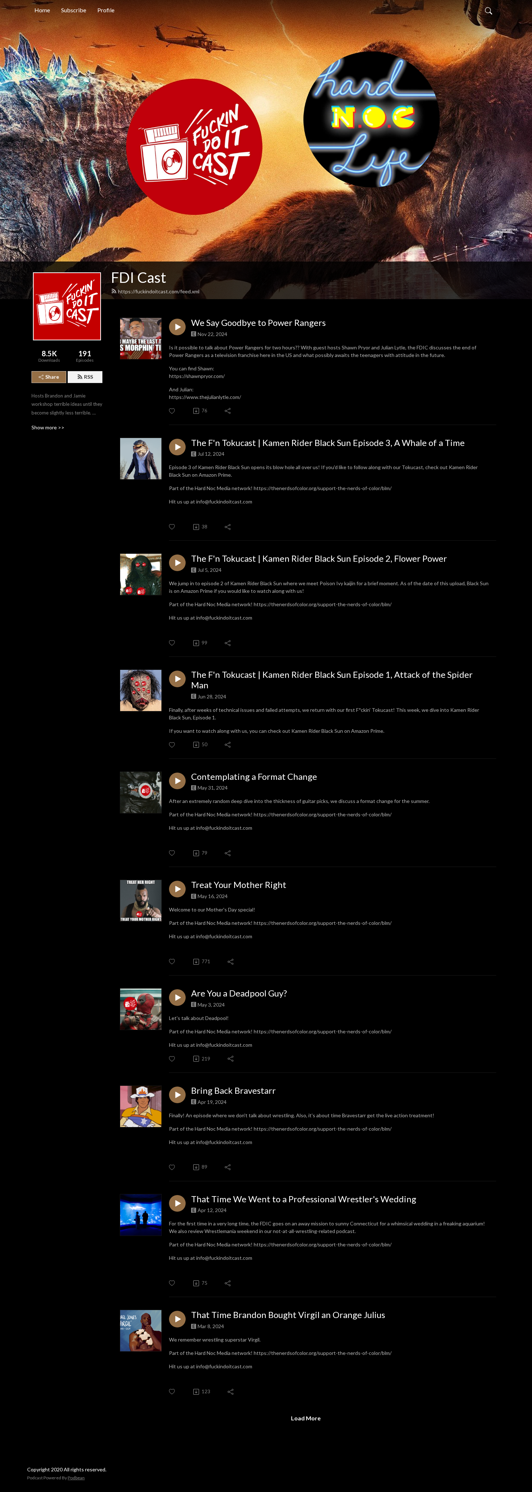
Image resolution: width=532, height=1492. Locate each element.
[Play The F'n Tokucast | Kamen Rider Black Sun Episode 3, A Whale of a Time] (177, 447)
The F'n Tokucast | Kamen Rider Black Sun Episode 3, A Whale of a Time (328, 443)
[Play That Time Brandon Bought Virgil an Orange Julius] (177, 1319)
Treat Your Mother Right (238, 885)
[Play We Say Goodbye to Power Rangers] (177, 327)
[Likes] (172, 411)
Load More (306, 1418)
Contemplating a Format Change (254, 776)
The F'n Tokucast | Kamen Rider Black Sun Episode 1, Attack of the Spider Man (332, 680)
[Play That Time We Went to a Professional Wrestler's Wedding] (177, 1203)
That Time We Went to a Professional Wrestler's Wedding (303, 1199)
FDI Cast (138, 277)
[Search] (488, 10)
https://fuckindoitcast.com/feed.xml (158, 291)
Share (52, 377)
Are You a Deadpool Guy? (239, 993)
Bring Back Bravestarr (233, 1090)
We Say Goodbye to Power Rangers (258, 323)
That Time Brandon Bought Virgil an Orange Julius (288, 1315)
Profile (105, 10)
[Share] (228, 411)
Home (42, 10)
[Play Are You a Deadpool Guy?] (177, 997)
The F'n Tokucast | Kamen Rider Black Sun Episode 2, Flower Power (319, 558)
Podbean (76, 1477)
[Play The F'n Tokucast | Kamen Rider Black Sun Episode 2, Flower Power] (177, 562)
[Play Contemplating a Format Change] (177, 781)
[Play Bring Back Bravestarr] (177, 1095)
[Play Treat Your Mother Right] (177, 889)
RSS (88, 377)
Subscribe (73, 10)
